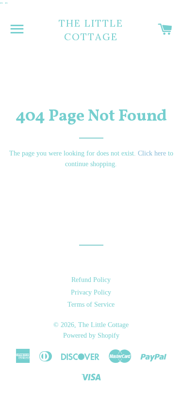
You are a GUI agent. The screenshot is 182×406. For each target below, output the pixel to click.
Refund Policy (91, 279)
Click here (152, 153)
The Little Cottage (91, 30)
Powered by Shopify (91, 335)
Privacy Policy (91, 292)
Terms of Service (91, 304)
